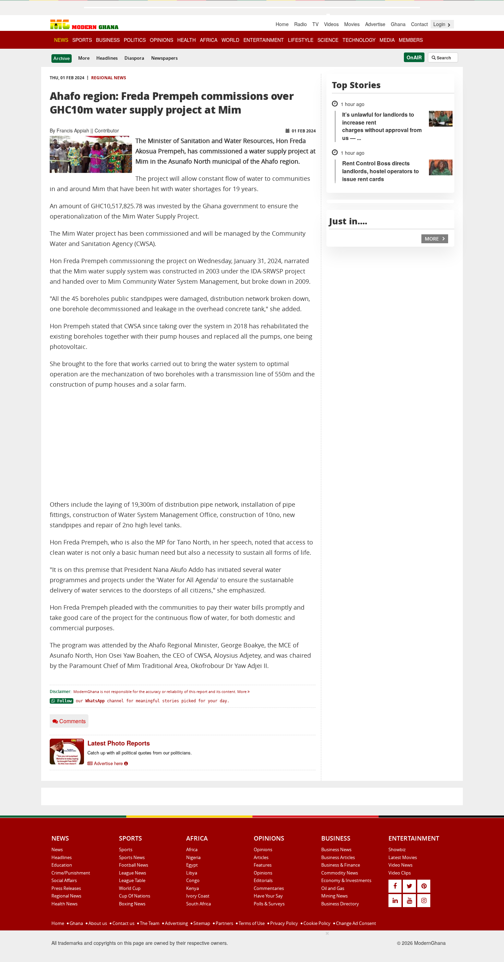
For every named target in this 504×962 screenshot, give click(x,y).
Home (282, 24)
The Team (149, 923)
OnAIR (414, 57)
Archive (61, 58)
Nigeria (193, 857)
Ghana (398, 24)
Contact (419, 24)
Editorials (263, 880)
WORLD (230, 39)
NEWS (61, 39)
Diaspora (134, 58)
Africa (191, 849)
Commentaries (269, 888)
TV (315, 24)
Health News (64, 904)
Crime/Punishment (70, 873)
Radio (300, 24)
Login (440, 24)
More (83, 58)
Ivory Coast (197, 896)
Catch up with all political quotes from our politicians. (139, 752)
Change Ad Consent (355, 923)
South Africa (198, 904)
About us (97, 923)
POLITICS (135, 39)
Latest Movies (402, 857)
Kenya (192, 888)
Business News (336, 849)
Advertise (375, 24)
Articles (261, 857)
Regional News (108, 78)
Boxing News (132, 904)
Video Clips (399, 873)
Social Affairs (64, 880)
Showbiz (397, 849)
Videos (331, 24)
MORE (432, 238)
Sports (125, 849)
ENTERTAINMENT (263, 39)
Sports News (132, 857)
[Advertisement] (183, 445)
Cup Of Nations (134, 896)
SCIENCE (327, 39)
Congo (193, 880)
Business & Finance (340, 865)
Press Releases (66, 888)
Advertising (176, 923)
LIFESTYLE (300, 39)
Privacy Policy (283, 923)
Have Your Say (268, 896)
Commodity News (339, 873)
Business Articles (338, 857)
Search (443, 58)
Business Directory (340, 904)
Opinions (263, 849)
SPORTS (82, 39)
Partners (224, 923)
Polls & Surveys (269, 904)
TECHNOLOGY (359, 39)
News (57, 849)
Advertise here (108, 763)
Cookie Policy (316, 923)
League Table (132, 880)
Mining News (334, 896)
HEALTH (186, 39)
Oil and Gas (332, 888)
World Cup (130, 888)
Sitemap (201, 923)
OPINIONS (161, 39)
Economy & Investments (346, 880)
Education (61, 865)
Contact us (122, 923)
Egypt (192, 865)
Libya (191, 873)
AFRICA (208, 39)
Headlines (107, 58)
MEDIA (387, 39)
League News (132, 873)
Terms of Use (251, 923)
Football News (133, 865)
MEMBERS (411, 39)
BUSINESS (108, 39)
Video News (400, 865)
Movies (352, 24)
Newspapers (164, 58)
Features (263, 865)
